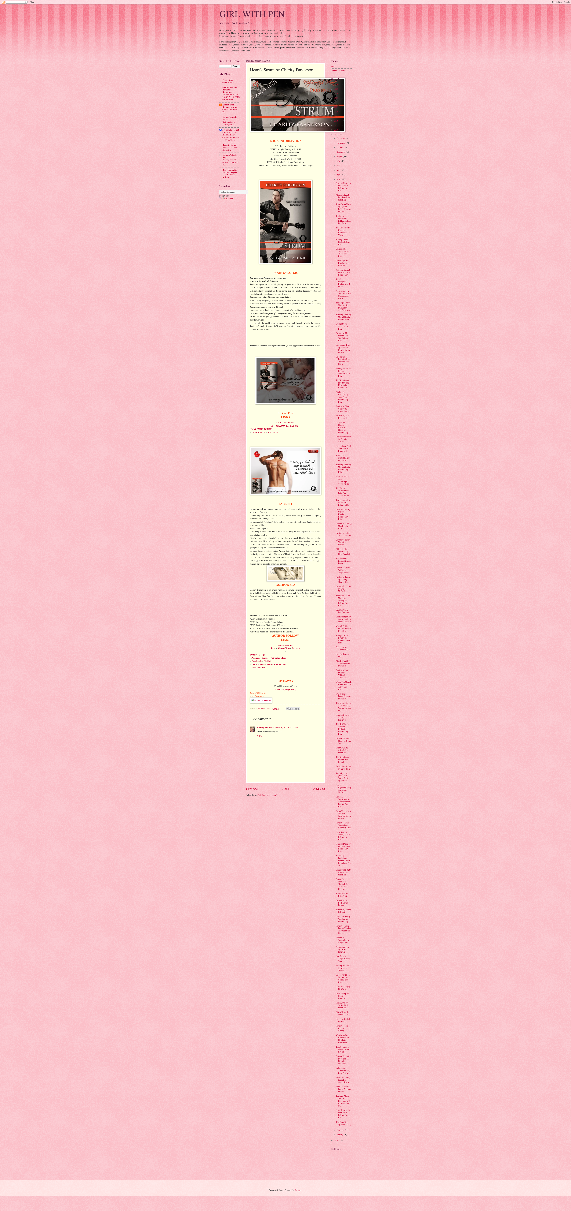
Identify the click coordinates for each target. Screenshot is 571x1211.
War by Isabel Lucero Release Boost (343, 561)
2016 (336, 129)
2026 (336, 84)
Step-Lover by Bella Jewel (342, 894)
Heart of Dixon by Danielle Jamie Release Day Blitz (343, 847)
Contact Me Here (338, 70)
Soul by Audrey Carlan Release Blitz (343, 242)
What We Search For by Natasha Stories (343, 1089)
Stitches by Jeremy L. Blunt (343, 910)
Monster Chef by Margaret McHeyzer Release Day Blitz (343, 600)
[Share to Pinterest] (298, 708)
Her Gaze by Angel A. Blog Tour (343, 958)
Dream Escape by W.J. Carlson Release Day (343, 919)
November (341, 142)
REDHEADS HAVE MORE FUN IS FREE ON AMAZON (231, 97)
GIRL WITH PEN (252, 14)
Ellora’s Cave (280, 664)
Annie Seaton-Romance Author (230, 106)
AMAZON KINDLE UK (261, 429)
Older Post (319, 788)
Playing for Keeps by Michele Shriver (343, 968)
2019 (336, 116)
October (340, 147)
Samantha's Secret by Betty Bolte (343, 767)
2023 (336, 98)
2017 (336, 125)
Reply (259, 735)
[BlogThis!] (289, 708)
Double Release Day (342, 655)
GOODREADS (258, 432)
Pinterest (255, 657)
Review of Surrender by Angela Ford (342, 940)
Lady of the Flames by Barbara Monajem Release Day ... (343, 427)
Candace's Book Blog (229, 156)
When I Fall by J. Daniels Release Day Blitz (343, 628)
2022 (336, 102)
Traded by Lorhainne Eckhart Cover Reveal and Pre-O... (343, 860)
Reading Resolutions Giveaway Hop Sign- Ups (230, 162)
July (339, 161)
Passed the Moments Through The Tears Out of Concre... (342, 884)
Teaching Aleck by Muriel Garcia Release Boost (343, 317)
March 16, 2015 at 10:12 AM (286, 727)
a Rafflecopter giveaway (285, 689)
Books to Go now (229, 144)
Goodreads (257, 661)
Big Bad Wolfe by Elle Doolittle (343, 611)
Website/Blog (284, 648)
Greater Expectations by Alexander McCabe (343, 789)
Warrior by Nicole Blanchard (343, 416)
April (339, 174)
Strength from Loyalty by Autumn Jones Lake (343, 639)
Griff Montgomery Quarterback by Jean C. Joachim (343, 619)
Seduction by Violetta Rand (343, 648)
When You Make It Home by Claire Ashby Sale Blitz (344, 685)
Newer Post (252, 788)
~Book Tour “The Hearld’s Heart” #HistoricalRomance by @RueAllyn (230, 136)
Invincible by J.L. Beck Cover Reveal (343, 903)
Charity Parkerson (265, 727)
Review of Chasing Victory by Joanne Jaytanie (344, 408)
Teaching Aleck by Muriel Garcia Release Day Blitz (343, 468)
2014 (336, 1140)
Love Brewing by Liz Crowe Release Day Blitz (343, 1114)
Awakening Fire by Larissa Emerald (342, 949)
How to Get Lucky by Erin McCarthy (343, 589)
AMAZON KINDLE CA (287, 425)
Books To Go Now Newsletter (229, 148)
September (341, 151)
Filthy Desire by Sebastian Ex (342, 1013)
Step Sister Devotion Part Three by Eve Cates (343, 360)
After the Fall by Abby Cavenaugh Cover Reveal (343, 480)
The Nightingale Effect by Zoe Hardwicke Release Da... (342, 384)
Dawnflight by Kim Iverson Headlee (342, 263)
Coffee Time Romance (262, 664)
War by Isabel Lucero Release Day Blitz (343, 696)
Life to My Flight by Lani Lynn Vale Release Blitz (343, 978)
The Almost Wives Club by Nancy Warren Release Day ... (343, 707)
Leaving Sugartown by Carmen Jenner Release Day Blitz (343, 801)
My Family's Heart (230, 129)
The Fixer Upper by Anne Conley (344, 1123)
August (340, 156)
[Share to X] (292, 708)
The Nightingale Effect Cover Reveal (342, 759)
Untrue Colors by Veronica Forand (343, 542)
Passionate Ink (258, 667)
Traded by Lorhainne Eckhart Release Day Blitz (343, 219)
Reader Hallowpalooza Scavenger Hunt (228, 122)
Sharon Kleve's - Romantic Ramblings (229, 90)
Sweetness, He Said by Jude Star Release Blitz (342, 337)
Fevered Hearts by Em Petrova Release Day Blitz (343, 187)
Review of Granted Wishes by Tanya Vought (344, 570)
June (339, 165)
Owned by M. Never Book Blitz (342, 326)
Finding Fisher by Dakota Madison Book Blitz (343, 372)
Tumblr (265, 657)
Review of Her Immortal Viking (342, 1028)
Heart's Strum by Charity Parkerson (343, 717)
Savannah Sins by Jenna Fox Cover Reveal (343, 1080)
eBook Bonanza (228, 82)
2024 (336, 93)
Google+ (262, 654)
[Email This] (287, 708)
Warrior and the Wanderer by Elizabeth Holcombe (342, 1039)
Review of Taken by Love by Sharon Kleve (343, 579)
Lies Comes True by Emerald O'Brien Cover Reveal (343, 348)
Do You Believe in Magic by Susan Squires (343, 741)
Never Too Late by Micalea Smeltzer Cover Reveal (343, 815)
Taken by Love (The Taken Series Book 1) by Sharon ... (343, 777)
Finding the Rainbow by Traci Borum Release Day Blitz (342, 397)
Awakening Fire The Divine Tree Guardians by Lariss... (343, 294)
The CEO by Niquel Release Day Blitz (343, 458)
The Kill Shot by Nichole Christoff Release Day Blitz (343, 729)
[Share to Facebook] (295, 708)
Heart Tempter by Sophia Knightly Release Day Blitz (343, 514)
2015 (336, 134)
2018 (336, 120)
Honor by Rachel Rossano (343, 1020)
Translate (229, 198)
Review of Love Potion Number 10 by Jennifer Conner (343, 929)
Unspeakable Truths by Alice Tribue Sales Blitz (343, 252)
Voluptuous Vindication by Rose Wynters (343, 1070)
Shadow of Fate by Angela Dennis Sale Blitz (343, 872)
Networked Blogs (278, 657)
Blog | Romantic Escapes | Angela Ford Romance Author (229, 173)
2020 (336, 111)
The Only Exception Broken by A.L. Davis (343, 283)
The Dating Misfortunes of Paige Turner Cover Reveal (343, 492)
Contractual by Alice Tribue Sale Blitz (342, 750)
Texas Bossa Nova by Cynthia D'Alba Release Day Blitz (343, 208)
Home (286, 788)
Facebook (296, 648)
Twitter (253, 654)
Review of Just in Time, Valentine (343, 534)
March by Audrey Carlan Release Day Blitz (343, 663)
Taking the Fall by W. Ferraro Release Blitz (343, 502)
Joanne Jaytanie (229, 117)
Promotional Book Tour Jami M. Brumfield (343, 448)
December (341, 138)
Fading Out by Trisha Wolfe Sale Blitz (342, 1005)
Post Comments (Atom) (267, 794)
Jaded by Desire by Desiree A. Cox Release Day (343, 272)
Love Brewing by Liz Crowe (343, 987)
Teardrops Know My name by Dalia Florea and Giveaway (343, 306)
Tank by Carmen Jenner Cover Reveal (342, 1049)
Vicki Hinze (227, 79)
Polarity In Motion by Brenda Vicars (343, 439)
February (341, 1130)
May (339, 170)
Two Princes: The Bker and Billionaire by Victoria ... (343, 231)
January (340, 1134)
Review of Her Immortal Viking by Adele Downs (342, 674)
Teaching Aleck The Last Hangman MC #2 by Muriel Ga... (343, 1100)
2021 (336, 107)
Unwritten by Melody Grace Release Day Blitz (343, 836)
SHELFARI (273, 432)
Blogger (298, 1190)
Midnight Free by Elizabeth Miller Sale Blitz (344, 197)
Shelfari (267, 661)
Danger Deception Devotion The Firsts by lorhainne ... (343, 1060)
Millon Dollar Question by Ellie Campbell (343, 551)
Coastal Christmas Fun (229, 110)
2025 (336, 88)
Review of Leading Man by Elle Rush (344, 526)
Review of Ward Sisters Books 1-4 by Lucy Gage (344, 825)
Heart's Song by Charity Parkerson (342, 996)
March (339, 179)
